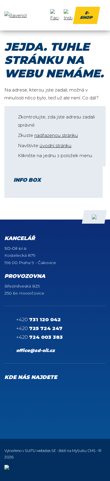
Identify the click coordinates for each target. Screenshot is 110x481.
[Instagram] (68, 15)
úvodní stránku (56, 145)
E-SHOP (86, 15)
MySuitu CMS (84, 450)
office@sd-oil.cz (35, 350)
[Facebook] (54, 15)
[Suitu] (26, 15)
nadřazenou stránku (56, 135)
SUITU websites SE (40, 450)
